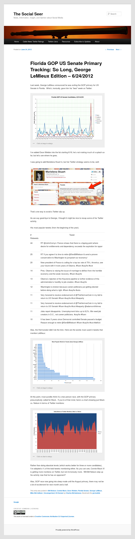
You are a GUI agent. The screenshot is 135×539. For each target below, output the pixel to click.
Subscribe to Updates (82, 41)
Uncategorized (49, 493)
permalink (96, 493)
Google (16, 502)
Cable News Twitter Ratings (33, 41)
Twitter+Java (53, 41)
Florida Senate (83, 490)
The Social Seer (28, 14)
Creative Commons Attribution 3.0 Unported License (54, 516)
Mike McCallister (36, 493)
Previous (109, 49)
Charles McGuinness (73, 493)
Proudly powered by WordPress (67, 530)
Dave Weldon (72, 490)
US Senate (59, 493)
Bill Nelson (52, 490)
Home (16, 41)
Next (118, 49)
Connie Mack (62, 490)
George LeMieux (96, 490)
